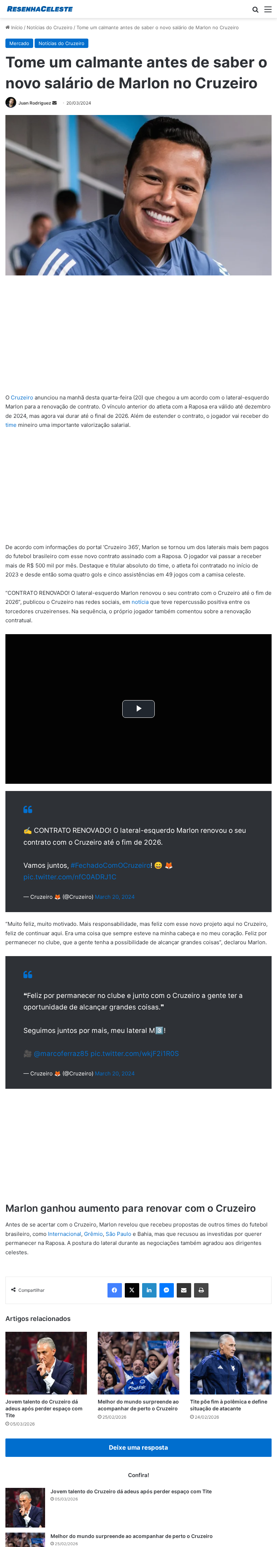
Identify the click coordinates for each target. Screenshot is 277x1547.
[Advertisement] (138, 339)
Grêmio (93, 1244)
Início (16, 27)
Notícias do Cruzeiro (49, 27)
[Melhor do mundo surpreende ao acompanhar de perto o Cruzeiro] (138, 1374)
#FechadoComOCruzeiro (110, 869)
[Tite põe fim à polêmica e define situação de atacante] (231, 1374)
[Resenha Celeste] (39, 9)
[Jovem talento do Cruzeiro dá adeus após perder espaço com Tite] (46, 1374)
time (11, 424)
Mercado (19, 43)
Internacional (64, 1244)
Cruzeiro (22, 397)
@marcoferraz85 (61, 1064)
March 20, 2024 (115, 900)
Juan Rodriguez (34, 103)
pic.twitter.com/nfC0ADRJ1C (69, 880)
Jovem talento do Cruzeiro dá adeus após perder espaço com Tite (44, 1419)
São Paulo (118, 1244)
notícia (140, 601)
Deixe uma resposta (138, 1458)
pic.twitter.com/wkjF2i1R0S (135, 1064)
